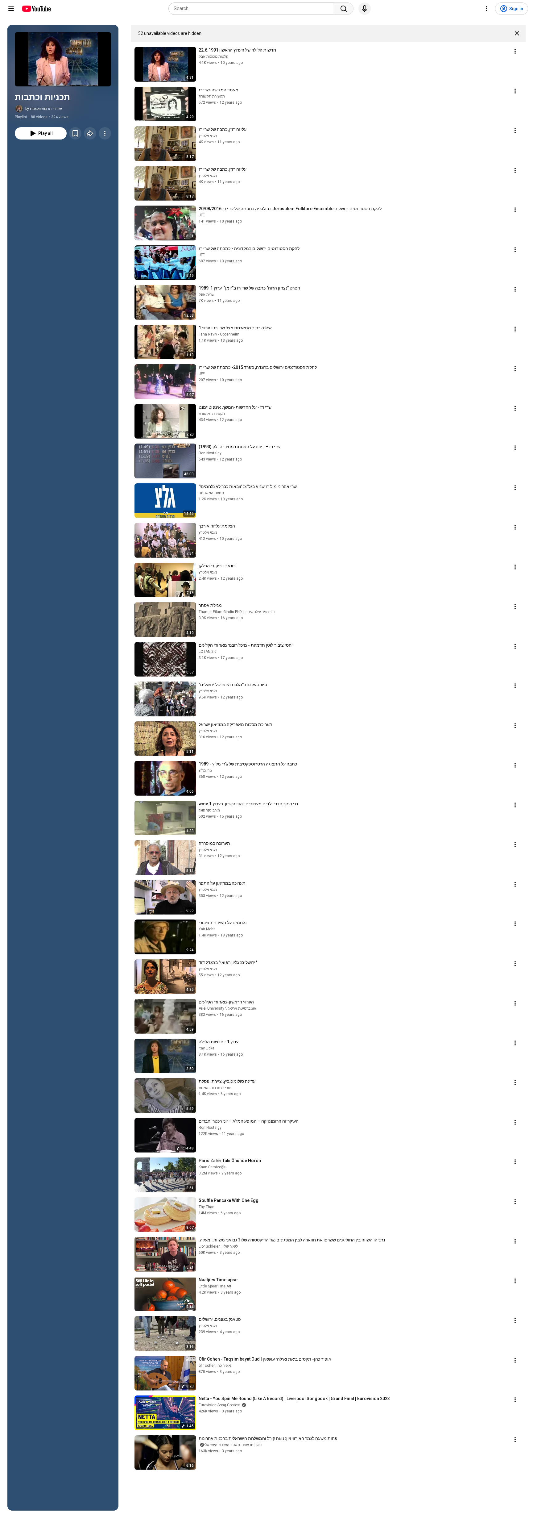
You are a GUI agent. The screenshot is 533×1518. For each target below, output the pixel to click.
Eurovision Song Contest (220, 1405)
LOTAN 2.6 (208, 651)
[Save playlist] (75, 133)
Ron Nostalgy (210, 453)
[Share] (90, 133)
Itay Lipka (206, 1048)
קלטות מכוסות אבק (213, 56)
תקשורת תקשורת (212, 96)
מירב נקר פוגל (209, 810)
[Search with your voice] (364, 8)
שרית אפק (206, 294)
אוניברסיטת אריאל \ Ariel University (227, 1008)
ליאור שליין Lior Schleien (218, 1246)
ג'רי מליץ (205, 770)
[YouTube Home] (36, 8)
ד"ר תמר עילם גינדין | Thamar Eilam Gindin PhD (237, 612)
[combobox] (253, 8)
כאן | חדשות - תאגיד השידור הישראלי (233, 1445)
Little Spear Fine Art (215, 1286)
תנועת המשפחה (211, 493)
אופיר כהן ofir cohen (215, 1365)
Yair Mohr (207, 929)
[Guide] (11, 8)
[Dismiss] (517, 33)
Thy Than (206, 1207)
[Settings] (486, 8)
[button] (63, 59)
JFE (202, 215)
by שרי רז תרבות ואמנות (43, 108)
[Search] (343, 8)
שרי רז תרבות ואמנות (215, 1088)
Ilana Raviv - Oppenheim (219, 334)
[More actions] (105, 133)
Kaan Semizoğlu (212, 1167)
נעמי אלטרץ (208, 136)
